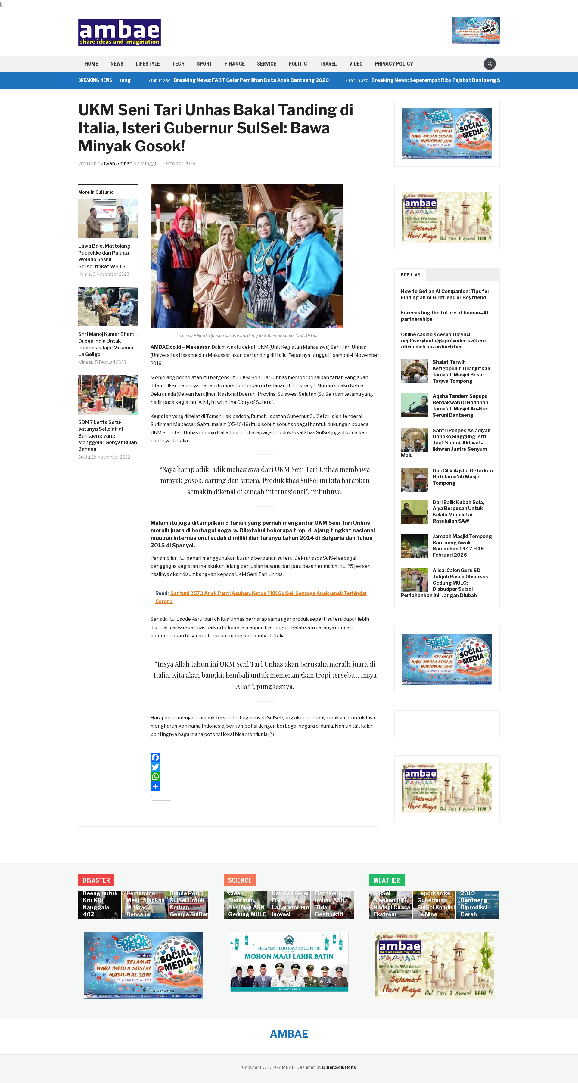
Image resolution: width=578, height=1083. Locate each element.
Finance (235, 63)
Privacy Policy (394, 63)
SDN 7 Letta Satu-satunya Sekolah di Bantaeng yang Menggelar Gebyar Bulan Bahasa (107, 435)
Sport (204, 63)
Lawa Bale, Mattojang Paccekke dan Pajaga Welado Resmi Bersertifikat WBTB (104, 256)
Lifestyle (148, 63)
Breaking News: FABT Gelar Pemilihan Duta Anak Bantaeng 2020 (218, 80)
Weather (387, 880)
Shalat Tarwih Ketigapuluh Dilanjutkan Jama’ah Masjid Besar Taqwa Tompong (461, 371)
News (116, 63)
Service (266, 63)
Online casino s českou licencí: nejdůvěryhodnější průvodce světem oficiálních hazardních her (443, 341)
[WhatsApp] (265, 776)
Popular (410, 274)
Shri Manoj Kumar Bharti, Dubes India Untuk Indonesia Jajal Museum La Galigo (107, 344)
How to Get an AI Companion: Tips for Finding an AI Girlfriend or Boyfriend (445, 295)
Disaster (96, 880)
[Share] (265, 786)
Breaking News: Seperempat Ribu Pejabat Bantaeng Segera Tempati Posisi (428, 80)
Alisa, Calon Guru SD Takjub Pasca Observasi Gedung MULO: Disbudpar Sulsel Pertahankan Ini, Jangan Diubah (445, 583)
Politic (298, 63)
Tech (178, 63)
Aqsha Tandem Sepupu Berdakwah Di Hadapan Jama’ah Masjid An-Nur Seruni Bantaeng (460, 405)
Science (240, 880)
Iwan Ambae (118, 163)
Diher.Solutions (339, 1067)
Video (356, 63)
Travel (328, 63)
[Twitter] (265, 767)
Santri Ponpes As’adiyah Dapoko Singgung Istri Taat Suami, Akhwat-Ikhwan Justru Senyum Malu (446, 443)
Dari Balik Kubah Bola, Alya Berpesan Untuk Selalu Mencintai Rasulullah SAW (458, 512)
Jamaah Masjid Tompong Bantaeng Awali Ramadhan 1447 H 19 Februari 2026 (462, 546)
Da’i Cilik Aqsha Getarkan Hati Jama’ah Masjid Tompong (463, 477)
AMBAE (289, 1034)
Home (91, 63)
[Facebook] (265, 757)
